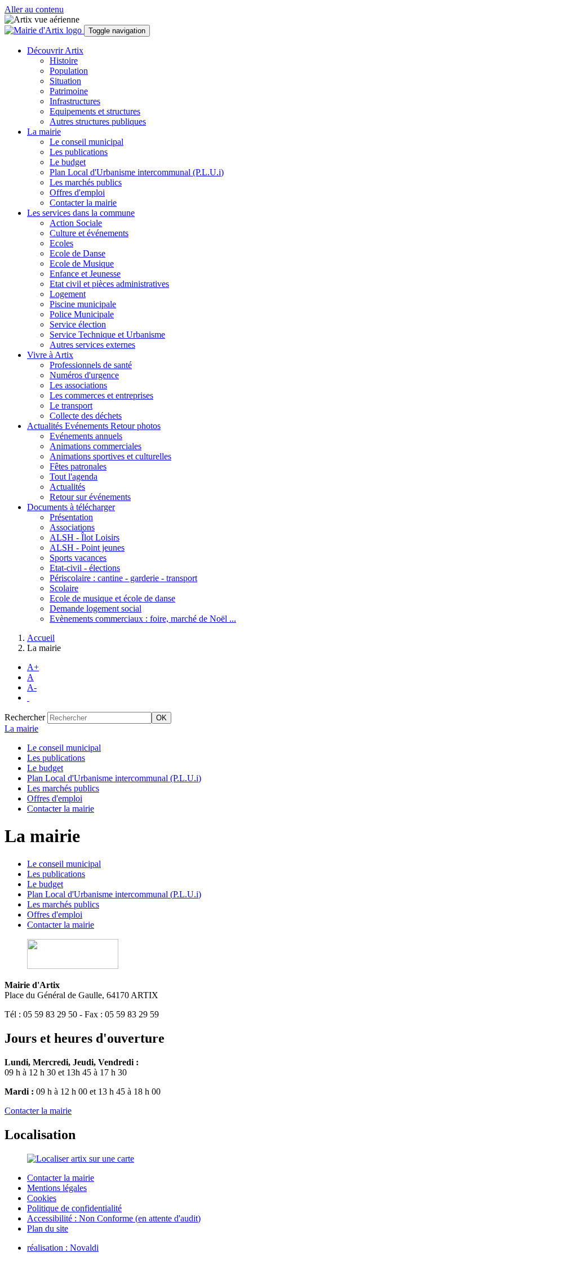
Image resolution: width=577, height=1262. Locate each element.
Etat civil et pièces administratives (109, 284)
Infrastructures (75, 101)
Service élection (78, 324)
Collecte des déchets (86, 415)
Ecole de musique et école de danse (112, 598)
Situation (65, 81)
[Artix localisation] (80, 1158)
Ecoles (61, 243)
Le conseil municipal (86, 142)
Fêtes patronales (78, 466)
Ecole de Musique (82, 263)
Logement (68, 294)
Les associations (78, 385)
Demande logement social (95, 608)
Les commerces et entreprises (101, 395)
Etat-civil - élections (85, 568)
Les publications (79, 152)
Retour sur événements (90, 497)
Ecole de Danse (77, 253)
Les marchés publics (86, 182)
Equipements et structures (95, 111)
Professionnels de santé (91, 365)
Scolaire (64, 588)
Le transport (71, 405)
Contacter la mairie (83, 202)
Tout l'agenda (73, 476)
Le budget (68, 162)
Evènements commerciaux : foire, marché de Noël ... (143, 618)
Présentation (71, 517)
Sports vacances (78, 558)
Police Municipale (82, 314)
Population (69, 71)
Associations (72, 527)
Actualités (67, 486)
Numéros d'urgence (84, 375)
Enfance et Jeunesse (85, 273)
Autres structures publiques (98, 121)
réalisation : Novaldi (63, 1247)
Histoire (64, 60)
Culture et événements (89, 233)
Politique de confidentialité (74, 1208)
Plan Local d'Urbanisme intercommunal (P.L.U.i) (137, 172)
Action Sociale (76, 223)
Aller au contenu (34, 9)
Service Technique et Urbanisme (107, 334)
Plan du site (47, 1228)
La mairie (21, 728)
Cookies (41, 1198)
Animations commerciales (95, 446)
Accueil (41, 638)
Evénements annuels (86, 436)
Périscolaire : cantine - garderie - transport (123, 578)
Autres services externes (92, 344)
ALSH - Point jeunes (87, 547)
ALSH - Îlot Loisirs (84, 537)
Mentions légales (57, 1188)
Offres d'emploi (77, 192)
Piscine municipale (83, 304)
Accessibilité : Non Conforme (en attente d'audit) (114, 1218)
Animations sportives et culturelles (110, 456)
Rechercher (25, 717)
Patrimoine (69, 91)
